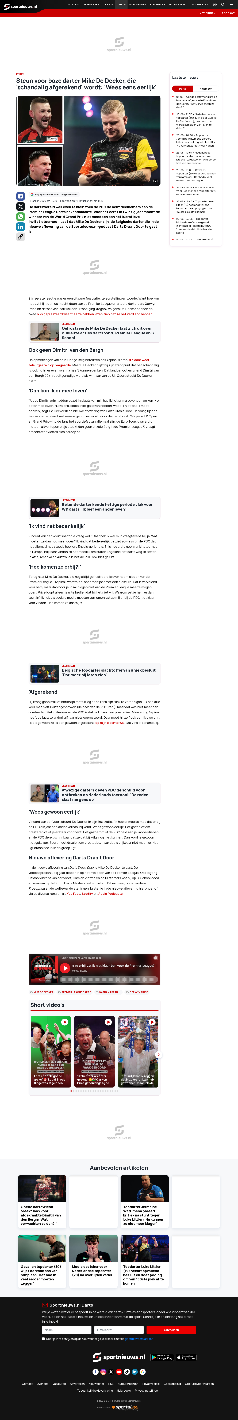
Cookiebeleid (172, 1384)
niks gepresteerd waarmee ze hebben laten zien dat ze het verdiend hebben (94, 314)
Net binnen (207, 13)
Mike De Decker (43, 992)
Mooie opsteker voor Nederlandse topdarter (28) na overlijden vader (92, 1270)
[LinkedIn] (20, 226)
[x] (20, 206)
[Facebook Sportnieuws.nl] (96, 1372)
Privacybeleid (151, 1384)
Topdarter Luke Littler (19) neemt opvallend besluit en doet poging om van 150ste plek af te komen (143, 1275)
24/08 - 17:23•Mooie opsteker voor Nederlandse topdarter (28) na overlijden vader (196, 191)
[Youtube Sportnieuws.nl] (119, 1372)
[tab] (71, 1091)
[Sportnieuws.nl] (20, 6)
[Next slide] (158, 1054)
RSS (111, 1384)
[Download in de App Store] (186, 1358)
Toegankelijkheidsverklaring (95, 1390)
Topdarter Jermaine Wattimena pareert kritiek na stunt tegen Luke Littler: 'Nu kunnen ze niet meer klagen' (143, 1215)
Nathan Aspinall (110, 992)
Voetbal (74, 4)
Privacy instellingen (147, 1390)
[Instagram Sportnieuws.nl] (103, 1372)
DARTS (20, 73)
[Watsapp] (20, 216)
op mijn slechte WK (109, 723)
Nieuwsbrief (96, 1384)
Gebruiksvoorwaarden (199, 1384)
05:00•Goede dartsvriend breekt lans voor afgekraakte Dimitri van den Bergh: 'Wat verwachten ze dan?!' (196, 102)
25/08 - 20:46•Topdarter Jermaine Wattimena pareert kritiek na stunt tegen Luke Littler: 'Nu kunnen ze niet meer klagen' (196, 140)
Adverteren (77, 1384)
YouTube (73, 893)
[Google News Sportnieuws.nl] (143, 1372)
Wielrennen (138, 4)
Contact (27, 1384)
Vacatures (59, 1384)
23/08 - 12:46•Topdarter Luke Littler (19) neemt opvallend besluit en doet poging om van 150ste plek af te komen (195, 207)
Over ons (42, 1384)
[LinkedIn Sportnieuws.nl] (135, 1372)
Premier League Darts (76, 992)
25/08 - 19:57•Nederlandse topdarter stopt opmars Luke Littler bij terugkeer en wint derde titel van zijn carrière (196, 158)
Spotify (87, 893)
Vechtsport (177, 4)
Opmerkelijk (200, 4)
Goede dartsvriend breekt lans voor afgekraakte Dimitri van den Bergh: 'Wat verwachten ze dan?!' (41, 1215)
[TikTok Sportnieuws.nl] (127, 1372)
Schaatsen (91, 4)
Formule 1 (157, 4)
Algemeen (206, 88)
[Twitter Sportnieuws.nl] (111, 1372)
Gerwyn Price (138, 992)
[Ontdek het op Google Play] (162, 1358)
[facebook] (20, 196)
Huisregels (124, 1390)
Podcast (228, 13)
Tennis (108, 4)
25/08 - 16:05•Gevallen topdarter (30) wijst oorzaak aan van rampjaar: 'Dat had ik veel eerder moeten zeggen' (196, 175)
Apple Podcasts (110, 893)
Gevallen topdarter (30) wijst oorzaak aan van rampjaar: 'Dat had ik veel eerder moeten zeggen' (41, 1275)
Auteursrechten (128, 1384)
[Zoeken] (223, 4)
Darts (121, 4)
